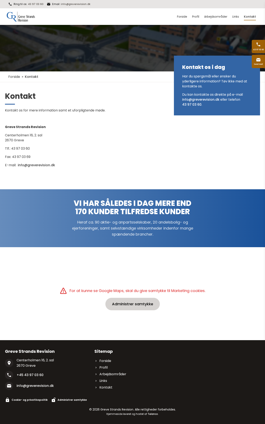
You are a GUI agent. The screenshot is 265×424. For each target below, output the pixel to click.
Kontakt (105, 387)
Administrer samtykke (132, 304)
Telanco (153, 414)
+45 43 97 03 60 (30, 375)
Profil (103, 367)
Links (103, 380)
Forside (14, 76)
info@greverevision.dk (75, 4)
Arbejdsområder (112, 374)
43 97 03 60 (35, 4)
